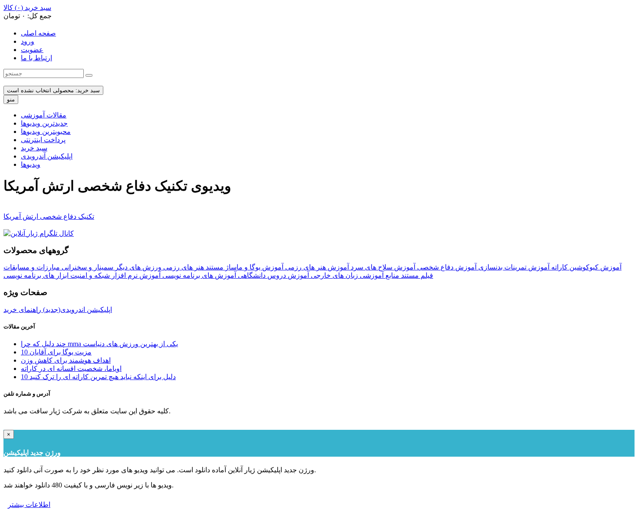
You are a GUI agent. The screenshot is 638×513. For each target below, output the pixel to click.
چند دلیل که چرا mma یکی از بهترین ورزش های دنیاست (99, 343)
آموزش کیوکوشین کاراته (585, 267)
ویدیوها (30, 164)
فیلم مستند (416, 275)
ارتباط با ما (36, 58)
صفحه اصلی (38, 33)
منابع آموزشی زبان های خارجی (354, 275)
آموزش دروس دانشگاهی (272, 275)
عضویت (32, 49)
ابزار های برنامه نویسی (36, 275)
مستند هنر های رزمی (192, 267)
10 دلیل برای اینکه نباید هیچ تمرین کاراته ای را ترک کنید (98, 376)
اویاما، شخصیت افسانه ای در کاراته (71, 368)
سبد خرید (34, 148)
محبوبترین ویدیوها (46, 131)
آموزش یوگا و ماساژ (253, 267)
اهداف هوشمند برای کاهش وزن (66, 360)
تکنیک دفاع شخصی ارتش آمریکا (48, 216)
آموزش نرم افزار (135, 275)
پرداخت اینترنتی (43, 139)
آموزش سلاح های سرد (382, 267)
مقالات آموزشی (43, 115)
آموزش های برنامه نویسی (198, 275)
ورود (27, 41)
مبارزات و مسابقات (31, 267)
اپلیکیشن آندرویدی (46, 156)
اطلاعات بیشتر (29, 504)
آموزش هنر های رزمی (316, 267)
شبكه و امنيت (89, 275)
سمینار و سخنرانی (86, 267)
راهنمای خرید (22, 309)
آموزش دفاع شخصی (446, 267)
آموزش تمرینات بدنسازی (513, 267)
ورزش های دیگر (137, 267)
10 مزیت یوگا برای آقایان (56, 352)
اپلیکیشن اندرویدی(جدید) (76, 309)
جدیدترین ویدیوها (44, 123)
